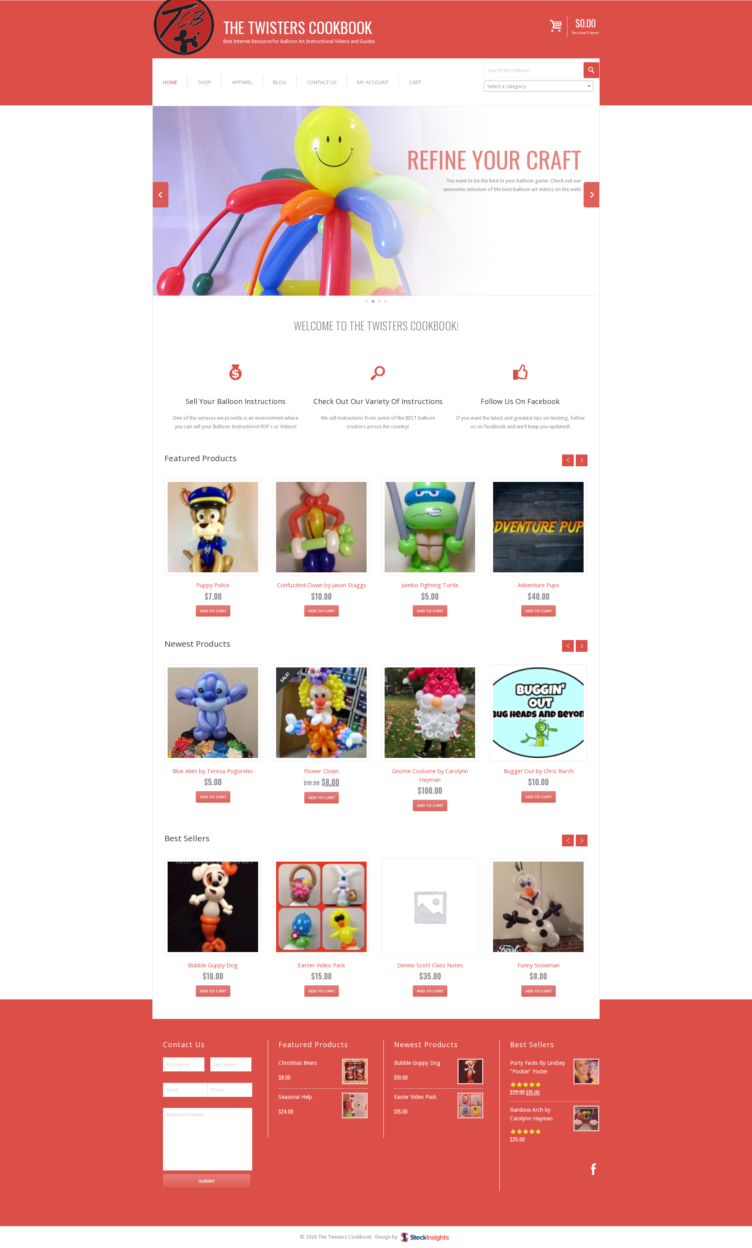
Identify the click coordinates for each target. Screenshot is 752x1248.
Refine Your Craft (494, 158)
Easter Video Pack (321, 965)
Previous (160, 194)
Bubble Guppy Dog (213, 965)
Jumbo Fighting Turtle (430, 585)
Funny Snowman (538, 965)
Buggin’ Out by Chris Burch (538, 771)
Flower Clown (321, 771)
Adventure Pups (538, 585)
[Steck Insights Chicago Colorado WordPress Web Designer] (425, 1237)
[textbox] (538, 86)
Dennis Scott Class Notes (430, 965)
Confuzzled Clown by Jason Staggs (321, 585)
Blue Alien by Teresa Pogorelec (212, 771)
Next (591, 194)
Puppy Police (213, 585)
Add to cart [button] (213, 611)
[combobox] (538, 86)
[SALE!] (321, 712)
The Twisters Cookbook (297, 27)
